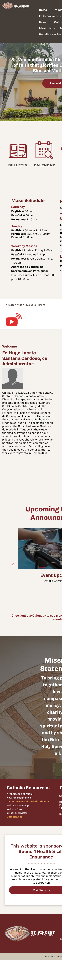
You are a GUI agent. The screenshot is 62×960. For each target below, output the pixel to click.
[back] (13, 564)
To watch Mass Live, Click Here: (25, 305)
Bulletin (17, 165)
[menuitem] (45, 10)
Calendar (44, 165)
